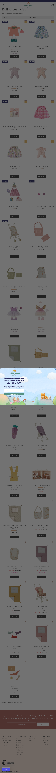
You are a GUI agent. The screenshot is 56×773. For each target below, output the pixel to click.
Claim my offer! (14, 394)
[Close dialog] (54, 369)
